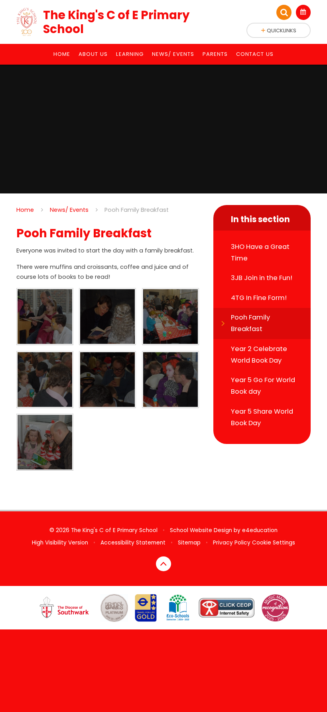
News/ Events (69, 210)
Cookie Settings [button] (273, 542)
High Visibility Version (60, 542)
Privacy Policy (231, 542)
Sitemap (189, 542)
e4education (260, 530)
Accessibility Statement (132, 542)
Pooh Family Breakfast (136, 210)
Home (25, 210)
